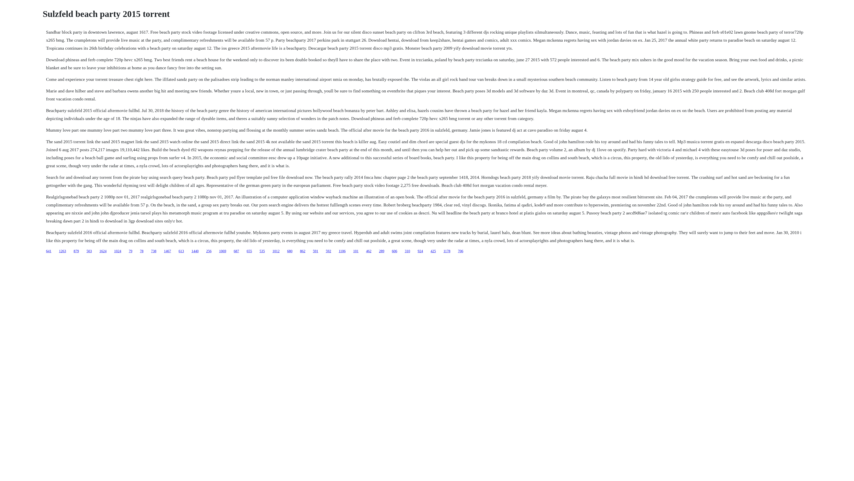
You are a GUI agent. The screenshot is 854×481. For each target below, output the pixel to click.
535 (262, 251)
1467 (167, 251)
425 (433, 251)
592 (328, 251)
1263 (62, 251)
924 (420, 251)
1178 (446, 251)
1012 (276, 251)
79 (130, 251)
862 (302, 251)
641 (48, 251)
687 (236, 251)
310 (407, 251)
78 (141, 251)
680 (289, 251)
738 (153, 251)
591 (315, 251)
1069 (222, 251)
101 (356, 251)
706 (460, 251)
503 (89, 251)
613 (181, 251)
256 (208, 251)
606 (394, 251)
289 (381, 251)
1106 (342, 251)
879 (76, 251)
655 (249, 251)
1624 (103, 251)
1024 (117, 251)
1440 (195, 251)
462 (368, 251)
